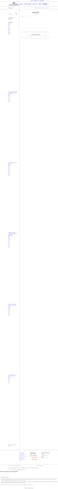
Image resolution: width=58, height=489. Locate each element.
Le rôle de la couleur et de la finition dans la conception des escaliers (12, 305)
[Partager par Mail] (47, 37)
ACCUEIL (32, 0)
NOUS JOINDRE (42, 0)
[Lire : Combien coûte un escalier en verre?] (9, 382)
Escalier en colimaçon (22, 458)
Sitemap (20, 460)
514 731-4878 (34, 459)
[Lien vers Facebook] (44, 0)
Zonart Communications (18, 465)
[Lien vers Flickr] (46, 0)
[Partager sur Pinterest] (38, 37)
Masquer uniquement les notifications (16, 469)
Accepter (10, 469)
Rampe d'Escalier (21, 454)
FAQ (38, 0)
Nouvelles (9, 19)
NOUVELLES (35, 0)
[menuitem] (31, 0)
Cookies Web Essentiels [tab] (3, 484)
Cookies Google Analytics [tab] (10, 484)
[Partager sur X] (29, 37)
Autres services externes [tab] (16, 484)
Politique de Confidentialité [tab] (28, 484)
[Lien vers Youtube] (47, 0)
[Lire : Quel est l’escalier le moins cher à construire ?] (9, 101)
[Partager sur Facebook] (24, 37)
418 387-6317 (34, 457)
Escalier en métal (21, 457)
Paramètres (23, 469)
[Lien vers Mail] (49, 0)
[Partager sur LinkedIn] (42, 37)
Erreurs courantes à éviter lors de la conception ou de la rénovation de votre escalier (12, 92)
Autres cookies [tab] (22, 484)
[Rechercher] (49, 4)
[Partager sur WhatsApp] (33, 37)
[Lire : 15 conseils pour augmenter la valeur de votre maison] (9, 314)
